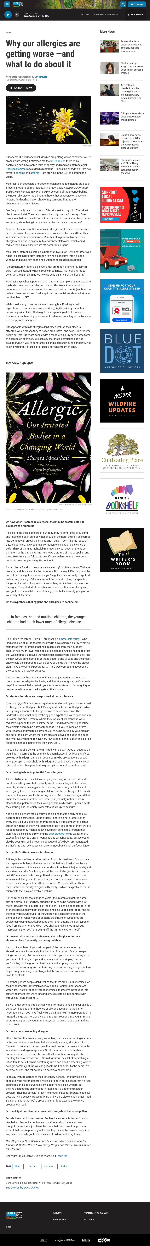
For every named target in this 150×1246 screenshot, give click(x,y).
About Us (57, 1213)
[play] (8, 14)
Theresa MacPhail (16, 168)
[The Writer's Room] (122, 550)
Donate (138, 4)
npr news (48, 1166)
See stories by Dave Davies (22, 1187)
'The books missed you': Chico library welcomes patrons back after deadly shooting (130, 166)
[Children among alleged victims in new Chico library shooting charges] (109, 68)
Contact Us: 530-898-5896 (96, 1213)
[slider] (21, 14)
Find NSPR (89, 1219)
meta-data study (69, 638)
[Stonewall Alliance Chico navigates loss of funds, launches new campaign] (109, 46)
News (8, 32)
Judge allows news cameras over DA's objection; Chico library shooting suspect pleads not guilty (132, 141)
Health (63, 1166)
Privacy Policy (59, 1219)
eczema (21, 172)
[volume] (16, 14)
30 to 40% (56, 160)
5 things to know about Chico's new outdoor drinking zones (132, 116)
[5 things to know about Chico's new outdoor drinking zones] (109, 118)
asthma (35, 172)
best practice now (59, 833)
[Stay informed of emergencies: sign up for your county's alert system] (122, 301)
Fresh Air (62, 1155)
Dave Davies (41, 76)
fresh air (33, 1166)
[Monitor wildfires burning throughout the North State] (122, 401)
